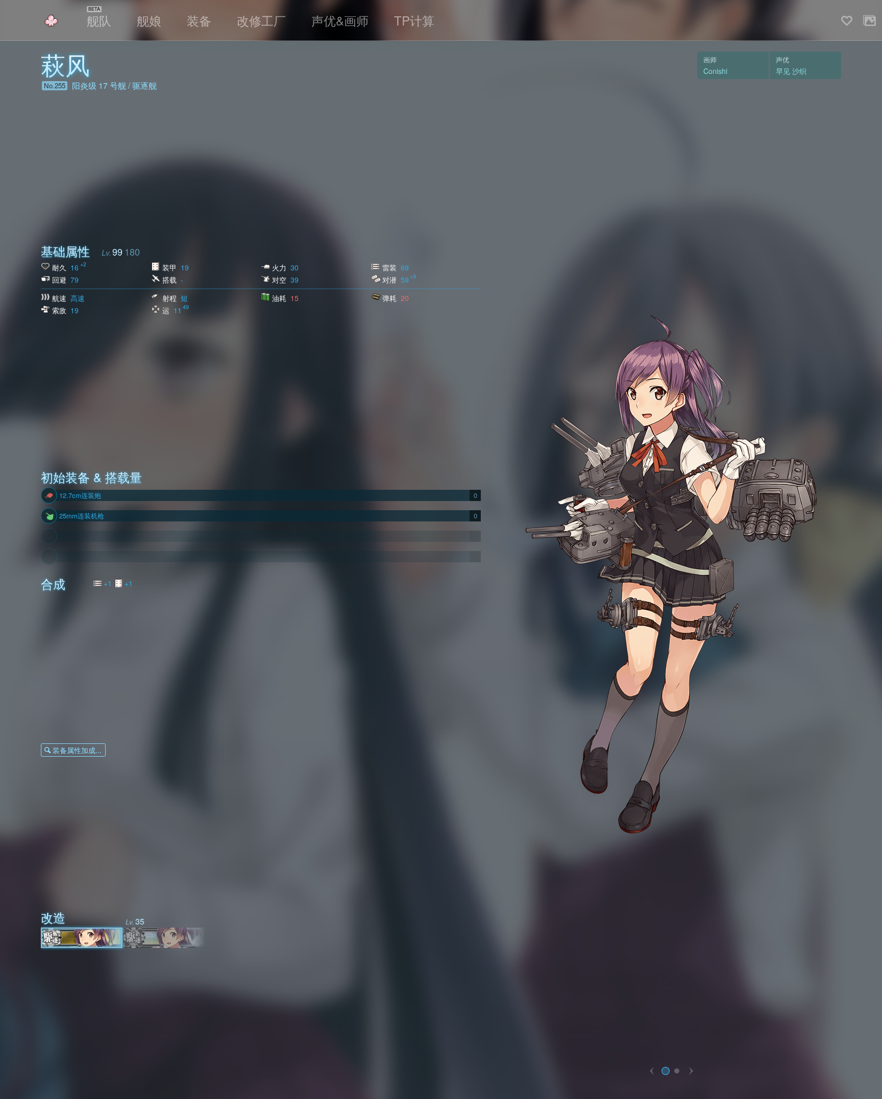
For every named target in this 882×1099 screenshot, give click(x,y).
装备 (199, 20)
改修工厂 (261, 20)
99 (117, 251)
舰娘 (149, 20)
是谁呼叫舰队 (51, 20)
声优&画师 (340, 20)
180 (132, 251)
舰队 (99, 20)
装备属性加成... (77, 750)
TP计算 (414, 20)
